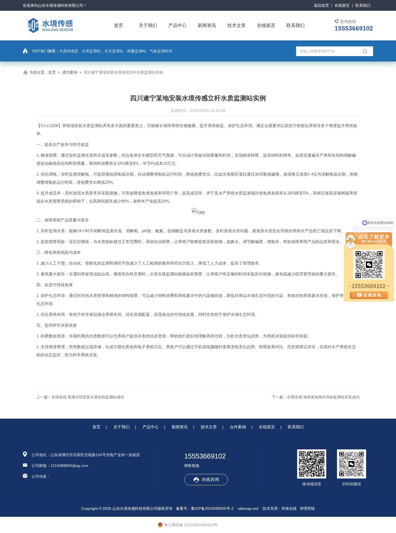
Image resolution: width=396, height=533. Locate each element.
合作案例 (238, 427)
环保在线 (289, 508)
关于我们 (148, 25)
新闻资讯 (207, 25)
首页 (118, 25)
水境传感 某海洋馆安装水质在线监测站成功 (87, 397)
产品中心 (177, 25)
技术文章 (236, 25)
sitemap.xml (248, 508)
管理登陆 (307, 508)
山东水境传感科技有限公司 (60, 5)
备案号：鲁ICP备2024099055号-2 (205, 508)
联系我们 (362, 5)
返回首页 (321, 5)
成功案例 (69, 72)
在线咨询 (210, 479)
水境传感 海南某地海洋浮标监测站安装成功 (323, 397)
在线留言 (342, 5)
